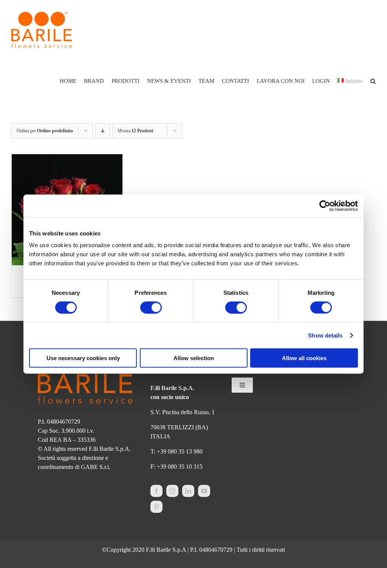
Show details (325, 335)
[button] (373, 81)
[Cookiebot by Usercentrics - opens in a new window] (325, 205)
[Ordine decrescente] (102, 131)
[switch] (151, 307)
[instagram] (172, 491)
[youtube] (204, 491)
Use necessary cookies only (83, 358)
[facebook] (156, 491)
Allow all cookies (304, 358)
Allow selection (193, 358)
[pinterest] (156, 507)
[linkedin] (188, 491)
